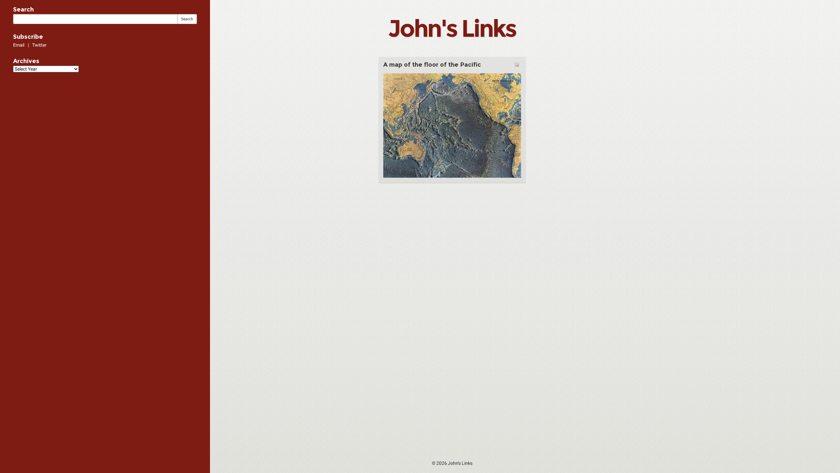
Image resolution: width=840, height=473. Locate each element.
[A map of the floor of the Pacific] (452, 125)
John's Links (451, 28)
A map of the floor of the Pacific (432, 64)
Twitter (39, 45)
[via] (420, 70)
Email (18, 45)
